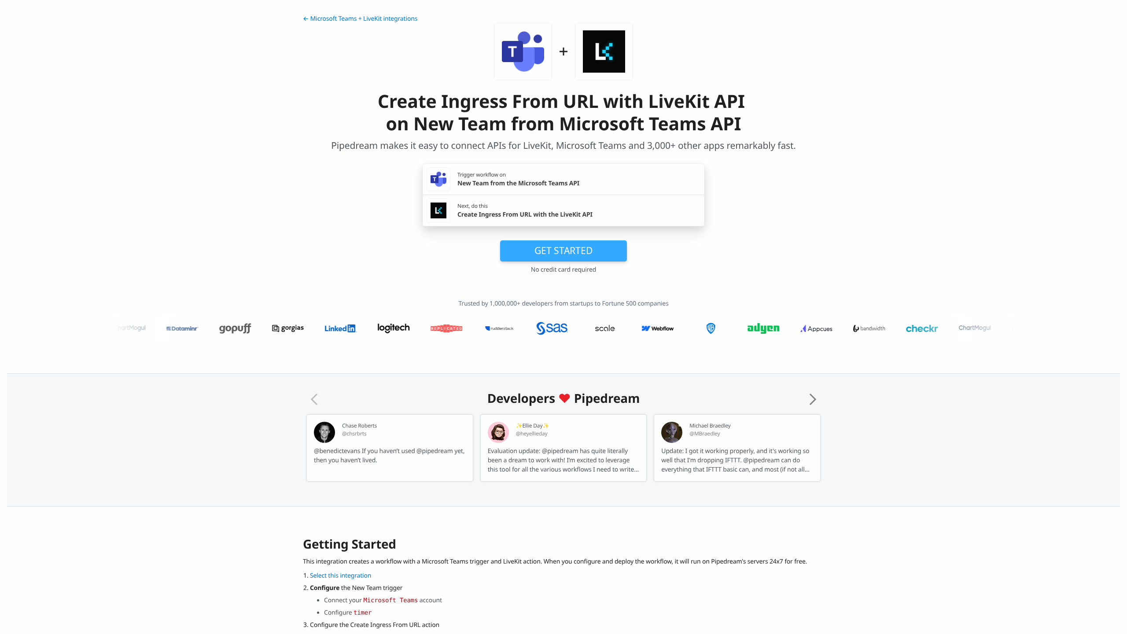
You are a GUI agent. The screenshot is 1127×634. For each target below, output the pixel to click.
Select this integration (340, 575)
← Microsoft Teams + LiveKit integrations (360, 19)
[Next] (812, 399)
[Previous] (314, 399)
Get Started (563, 250)
